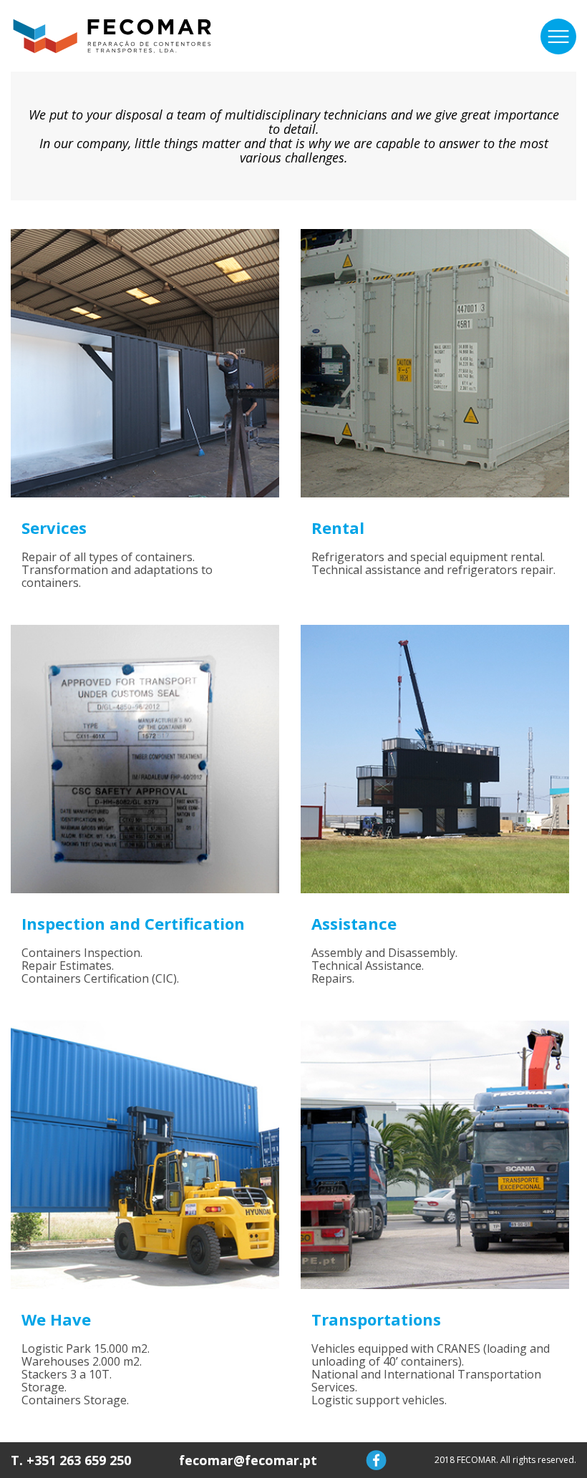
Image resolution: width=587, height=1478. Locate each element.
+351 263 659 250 (78, 1460)
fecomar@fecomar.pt (248, 1460)
